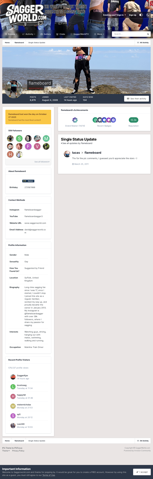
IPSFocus (18, 448)
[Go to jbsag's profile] (28, 138)
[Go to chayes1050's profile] (46, 146)
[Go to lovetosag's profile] (13, 386)
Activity (29, 34)
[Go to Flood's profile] (28, 146)
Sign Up (132, 15)
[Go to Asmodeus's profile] (19, 146)
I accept (143, 472)
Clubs (62, 34)
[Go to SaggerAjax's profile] (13, 377)
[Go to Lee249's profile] (13, 425)
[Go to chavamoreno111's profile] (19, 154)
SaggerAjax (22, 375)
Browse (11, 34)
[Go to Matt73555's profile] (46, 138)
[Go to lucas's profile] (67, 154)
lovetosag (21, 385)
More (100, 34)
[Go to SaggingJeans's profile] (19, 138)
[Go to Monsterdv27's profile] (10, 146)
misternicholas (24, 404)
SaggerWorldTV (81, 34)
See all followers (42, 162)
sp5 (18, 414)
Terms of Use (48, 475)
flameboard (93, 152)
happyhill (21, 395)
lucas (76, 152)
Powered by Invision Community (137, 450)
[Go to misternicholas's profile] (13, 406)
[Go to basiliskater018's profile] (10, 138)
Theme (5, 451)
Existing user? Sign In (113, 15)
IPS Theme (6, 448)
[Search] (148, 34)
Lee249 (21, 424)
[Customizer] (141, 15)
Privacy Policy (18, 451)
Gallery (47, 34)
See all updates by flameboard (77, 143)
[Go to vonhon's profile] (37, 146)
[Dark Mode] (147, 15)
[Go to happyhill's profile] (13, 396)
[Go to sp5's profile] (13, 415)
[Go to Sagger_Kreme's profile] (37, 138)
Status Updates (134, 34)
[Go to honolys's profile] (10, 154)
